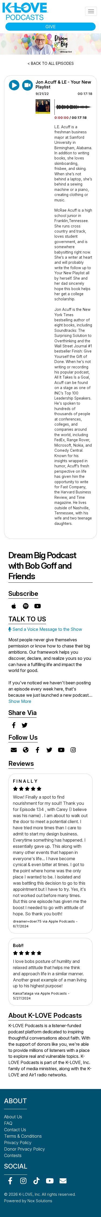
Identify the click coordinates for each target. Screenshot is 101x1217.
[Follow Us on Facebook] (37, 750)
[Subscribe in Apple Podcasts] (13, 606)
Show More (19, 701)
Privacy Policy (18, 1142)
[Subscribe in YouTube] (37, 606)
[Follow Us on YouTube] (61, 750)
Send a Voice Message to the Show (46, 629)
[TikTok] (36, 1181)
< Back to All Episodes (50, 63)
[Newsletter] (63, 1181)
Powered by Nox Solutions (28, 1200)
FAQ (8, 1123)
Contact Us (15, 1129)
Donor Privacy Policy (24, 1149)
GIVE (51, 26)
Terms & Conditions (23, 1136)
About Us (13, 1116)
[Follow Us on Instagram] (73, 750)
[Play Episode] (27, 85)
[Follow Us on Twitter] (49, 750)
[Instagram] (23, 1181)
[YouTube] (50, 1181)
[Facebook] (10, 1181)
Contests (13, 1155)
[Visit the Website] (25, 750)
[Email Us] (13, 750)
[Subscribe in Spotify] (25, 606)
